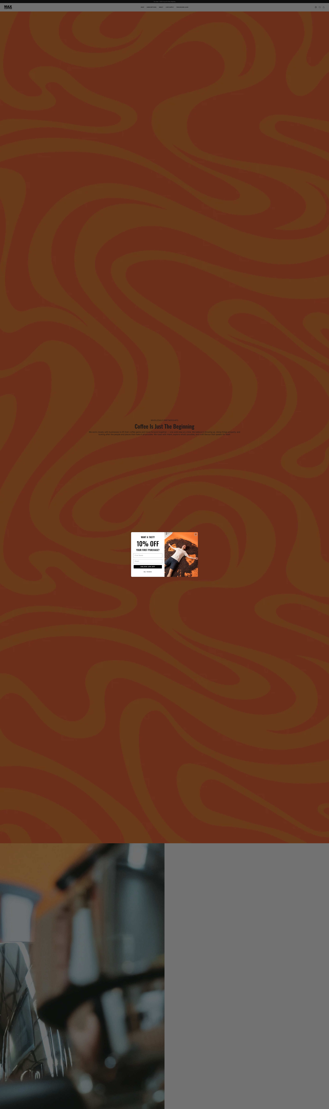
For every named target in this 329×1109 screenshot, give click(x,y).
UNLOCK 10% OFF (148, 566)
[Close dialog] (195, 534)
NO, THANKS (148, 571)
